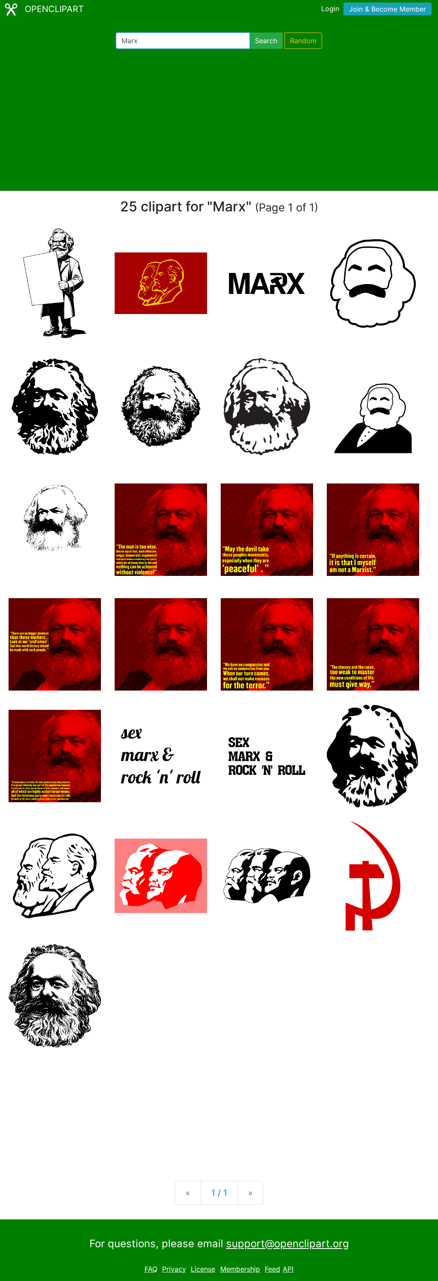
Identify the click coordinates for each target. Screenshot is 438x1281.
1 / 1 (219, 1193)
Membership (240, 1269)
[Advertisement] (219, 120)
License (203, 1269)
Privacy (174, 1269)
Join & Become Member (387, 9)
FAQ (151, 1269)
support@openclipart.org (287, 1243)
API (288, 1269)
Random (303, 40)
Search (266, 40)
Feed (272, 1269)
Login (330, 8)
